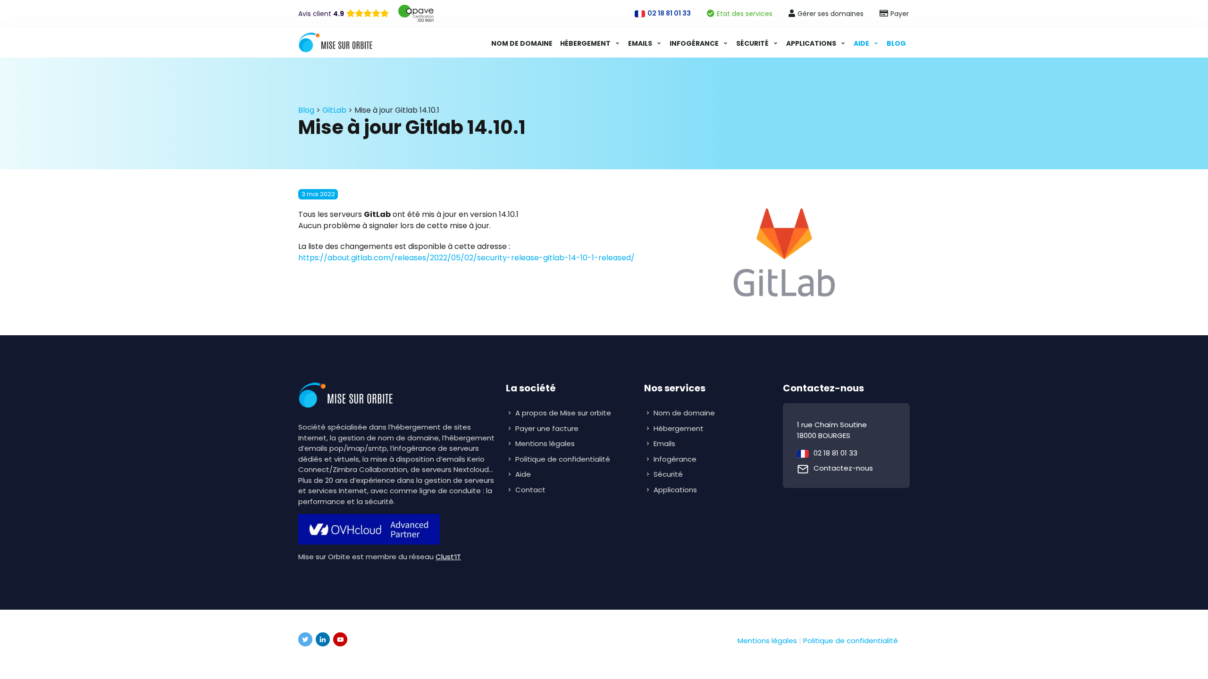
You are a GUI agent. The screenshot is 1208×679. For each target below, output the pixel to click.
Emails (641, 43)
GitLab (334, 110)
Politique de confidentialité (562, 459)
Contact (530, 490)
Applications (812, 43)
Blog (896, 43)
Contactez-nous (843, 468)
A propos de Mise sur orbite (563, 413)
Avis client (321, 13)
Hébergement (586, 43)
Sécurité (753, 43)
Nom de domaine (522, 43)
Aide (862, 43)
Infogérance (695, 43)
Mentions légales (545, 443)
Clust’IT (448, 557)
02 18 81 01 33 (835, 453)
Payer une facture (547, 428)
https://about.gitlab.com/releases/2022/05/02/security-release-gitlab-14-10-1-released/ (466, 257)
